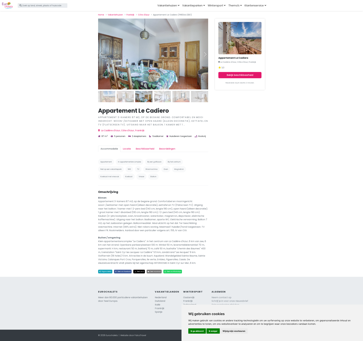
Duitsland (160, 301)
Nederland (160, 297)
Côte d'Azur (143, 14)
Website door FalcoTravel (133, 335)
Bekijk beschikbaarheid (240, 75)
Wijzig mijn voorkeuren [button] (234, 331)
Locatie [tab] (127, 148)
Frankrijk (130, 14)
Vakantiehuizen (115, 14)
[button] (205, 54)
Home (101, 14)
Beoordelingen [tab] (167, 148)
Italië (157, 304)
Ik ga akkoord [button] (197, 331)
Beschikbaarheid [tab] (145, 148)
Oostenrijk (189, 297)
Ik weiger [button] (213, 331)
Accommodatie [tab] (109, 148)
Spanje (158, 312)
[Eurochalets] (7, 5)
